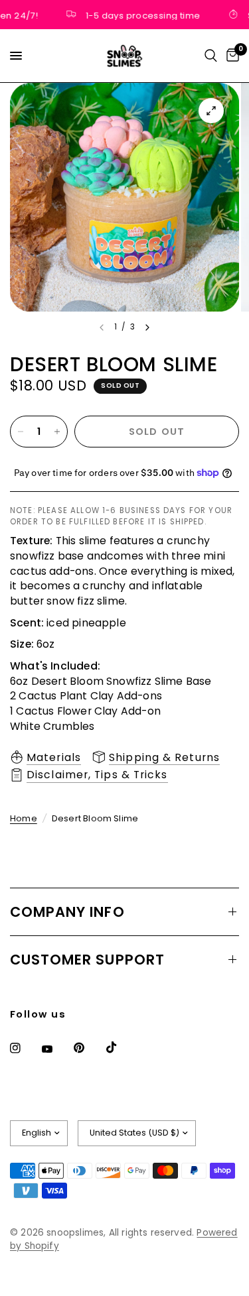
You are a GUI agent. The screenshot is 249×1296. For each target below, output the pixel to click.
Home (23, 818)
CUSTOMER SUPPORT (87, 959)
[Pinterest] (88, 1047)
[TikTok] (120, 1047)
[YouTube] (56, 1049)
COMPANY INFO (67, 911)
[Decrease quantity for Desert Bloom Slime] (21, 431)
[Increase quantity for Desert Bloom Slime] (57, 431)
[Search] (211, 55)
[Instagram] (24, 1048)
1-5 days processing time (139, 14)
